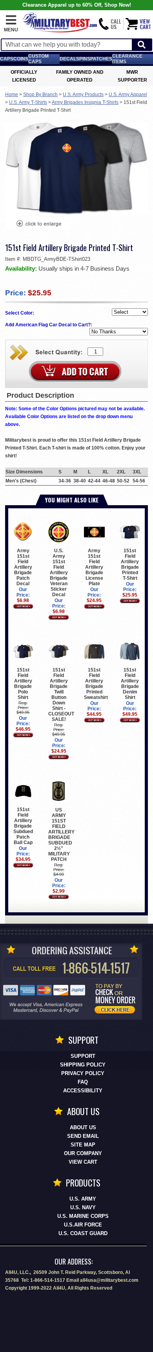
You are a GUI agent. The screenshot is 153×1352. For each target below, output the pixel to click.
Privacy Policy (82, 1073)
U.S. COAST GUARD (82, 1233)
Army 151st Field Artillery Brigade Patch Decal (23, 567)
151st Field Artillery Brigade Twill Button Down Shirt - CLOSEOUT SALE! (61, 694)
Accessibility (82, 1091)
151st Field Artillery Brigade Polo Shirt (23, 683)
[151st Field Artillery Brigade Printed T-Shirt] (38, 224)
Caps (6, 59)
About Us (83, 1127)
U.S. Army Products (83, 94)
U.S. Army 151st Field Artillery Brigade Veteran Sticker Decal (59, 572)
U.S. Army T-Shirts (28, 102)
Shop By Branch (40, 94)
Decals (69, 59)
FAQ (83, 1082)
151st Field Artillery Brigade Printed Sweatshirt (96, 683)
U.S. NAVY (83, 1207)
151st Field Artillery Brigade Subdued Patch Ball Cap (23, 826)
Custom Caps (38, 58)
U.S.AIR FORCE (83, 1225)
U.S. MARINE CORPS (83, 1216)
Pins (84, 59)
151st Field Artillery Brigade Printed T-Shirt (130, 564)
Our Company (83, 1153)
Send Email (83, 1136)
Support (83, 1056)
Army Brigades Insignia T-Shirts (85, 102)
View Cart (83, 1162)
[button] (11, 24)
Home (11, 94)
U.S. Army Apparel (128, 94)
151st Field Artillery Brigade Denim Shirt (130, 683)
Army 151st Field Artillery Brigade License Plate (94, 567)
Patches (101, 59)
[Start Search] (141, 44)
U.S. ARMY (82, 1199)
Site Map (83, 1145)
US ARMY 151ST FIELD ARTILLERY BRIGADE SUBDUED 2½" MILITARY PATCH (61, 834)
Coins (20, 59)
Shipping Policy (83, 1065)
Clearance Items (127, 58)
